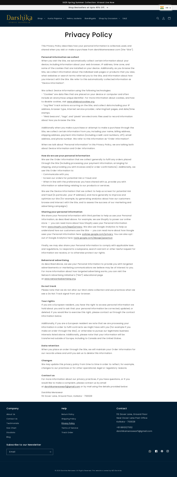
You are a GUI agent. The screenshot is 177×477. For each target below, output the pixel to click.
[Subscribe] (50, 452)
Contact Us (11, 419)
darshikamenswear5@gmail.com (62, 386)
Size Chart (11, 428)
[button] (41, 18)
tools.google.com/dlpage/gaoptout (93, 237)
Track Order (67, 432)
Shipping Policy (69, 419)
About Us (10, 414)
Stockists (10, 432)
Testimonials (12, 423)
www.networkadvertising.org (60, 278)
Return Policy (68, 414)
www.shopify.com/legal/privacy (65, 226)
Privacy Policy (68, 423)
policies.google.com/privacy (97, 234)
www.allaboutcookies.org (80, 101)
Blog (8, 437)
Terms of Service (70, 428)
